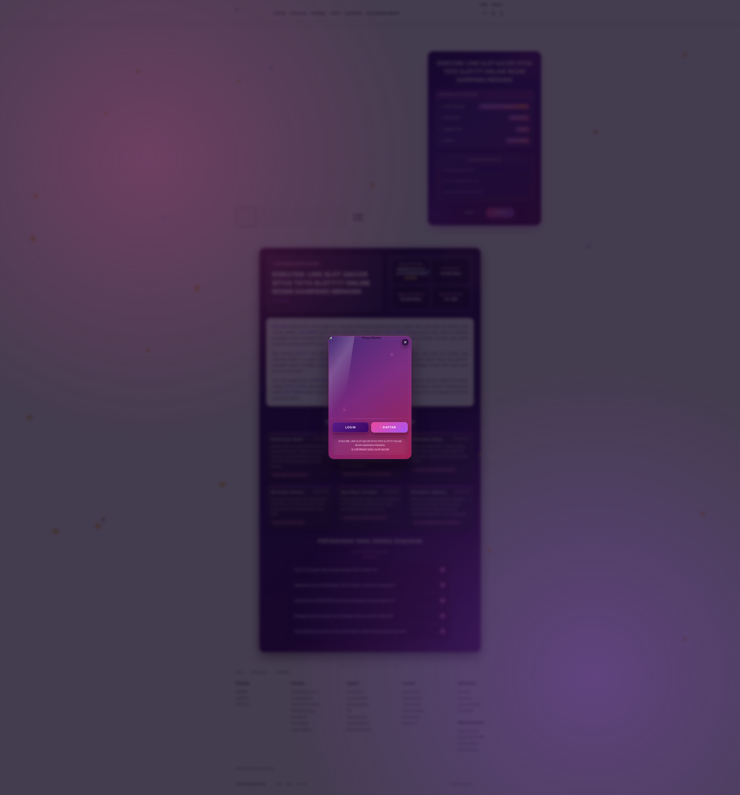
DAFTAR (389, 427)
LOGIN (350, 427)
